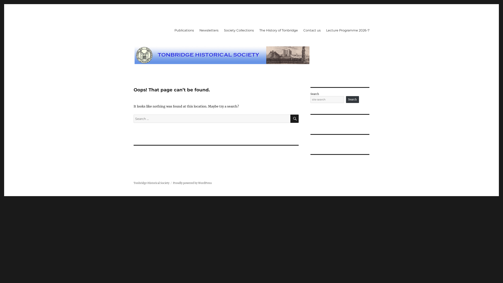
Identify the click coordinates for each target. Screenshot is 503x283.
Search (314, 94)
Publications (184, 30)
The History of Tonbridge (278, 30)
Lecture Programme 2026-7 (347, 30)
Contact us (312, 30)
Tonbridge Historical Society (151, 183)
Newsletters (208, 30)
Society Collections (239, 30)
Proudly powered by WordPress (192, 183)
